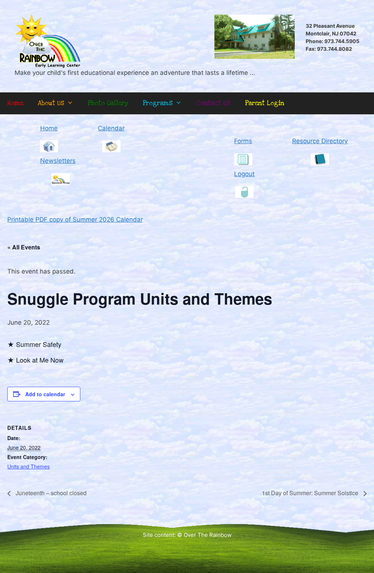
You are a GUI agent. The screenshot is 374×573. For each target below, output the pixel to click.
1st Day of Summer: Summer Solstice (311, 493)
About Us (51, 103)
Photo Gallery (108, 103)
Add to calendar (45, 394)
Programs (158, 103)
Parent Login (264, 103)
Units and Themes (28, 466)
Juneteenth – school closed (50, 493)
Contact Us (213, 103)
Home (15, 103)
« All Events (23, 247)
